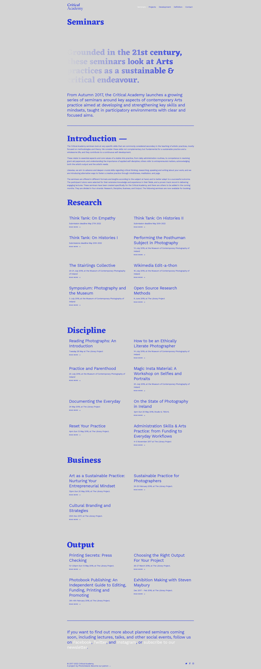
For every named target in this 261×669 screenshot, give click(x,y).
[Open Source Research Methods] (163, 295)
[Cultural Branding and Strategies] (98, 512)
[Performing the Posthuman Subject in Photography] (163, 245)
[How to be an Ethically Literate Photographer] (163, 349)
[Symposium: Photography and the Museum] (98, 296)
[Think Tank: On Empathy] (98, 222)
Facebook (82, 642)
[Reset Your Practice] (98, 429)
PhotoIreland (84, 666)
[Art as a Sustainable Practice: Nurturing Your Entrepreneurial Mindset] (98, 484)
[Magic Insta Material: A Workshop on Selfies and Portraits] (163, 379)
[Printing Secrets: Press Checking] (98, 562)
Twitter (99, 642)
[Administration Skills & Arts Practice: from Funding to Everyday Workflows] (163, 435)
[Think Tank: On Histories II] (163, 222)
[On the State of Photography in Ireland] (163, 408)
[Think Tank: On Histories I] (98, 241)
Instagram (126, 642)
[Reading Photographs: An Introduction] (98, 347)
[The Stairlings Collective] (98, 271)
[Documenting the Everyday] (98, 405)
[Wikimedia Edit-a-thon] (163, 271)
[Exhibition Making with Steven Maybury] (163, 586)
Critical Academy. (86, 663)
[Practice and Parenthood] (98, 374)
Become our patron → (101, 666)
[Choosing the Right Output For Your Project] (163, 562)
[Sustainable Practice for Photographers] (163, 482)
